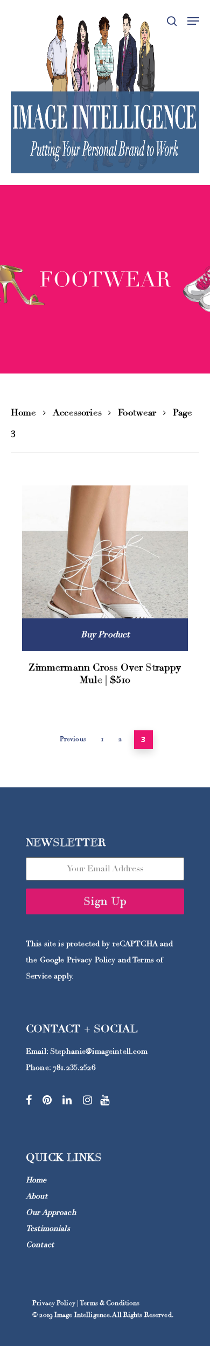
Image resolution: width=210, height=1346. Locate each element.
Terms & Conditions (109, 1303)
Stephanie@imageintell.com (99, 1051)
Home (24, 412)
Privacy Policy (91, 959)
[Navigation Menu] (193, 21)
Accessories (77, 412)
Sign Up (105, 901)
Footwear (137, 412)
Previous (73, 739)
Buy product (105, 634)
